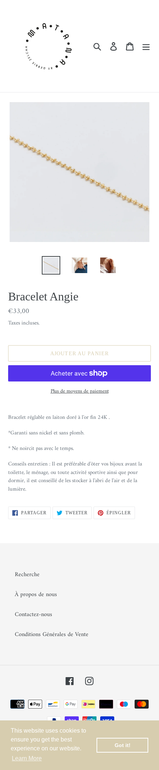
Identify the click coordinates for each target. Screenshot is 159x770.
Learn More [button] (27, 758)
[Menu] (146, 46)
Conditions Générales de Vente (51, 634)
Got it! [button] (123, 745)
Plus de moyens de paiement (80, 391)
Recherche (27, 574)
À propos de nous (36, 594)
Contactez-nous (33, 614)
